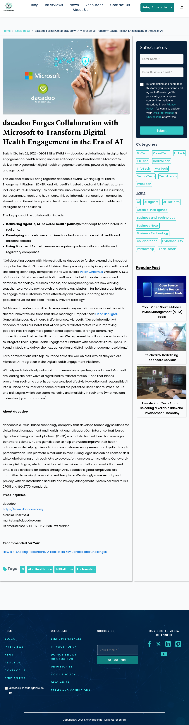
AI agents (151, 202)
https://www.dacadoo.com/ (23, 509)
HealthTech (161, 161)
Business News (148, 225)
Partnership (85, 569)
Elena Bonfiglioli (106, 314)
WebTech (144, 184)
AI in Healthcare (40, 569)
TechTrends (168, 176)
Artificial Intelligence (152, 210)
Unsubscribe (153, 116)
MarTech (161, 168)
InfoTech (143, 168)
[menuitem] (34, 5)
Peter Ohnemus (91, 272)
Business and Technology (156, 217)
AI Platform (64, 569)
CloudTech (161, 153)
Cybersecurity (172, 241)
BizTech (142, 153)
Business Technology (153, 233)
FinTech (142, 161)
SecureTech (146, 176)
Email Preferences (163, 112)
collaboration (147, 241)
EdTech (179, 153)
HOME (8, 631)
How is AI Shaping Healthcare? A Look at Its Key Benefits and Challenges (55, 552)
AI (22, 569)
